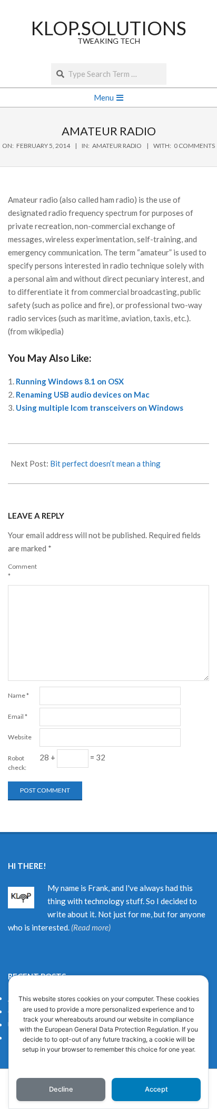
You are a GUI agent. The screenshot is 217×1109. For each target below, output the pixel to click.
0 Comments (194, 146)
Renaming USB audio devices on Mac (83, 394)
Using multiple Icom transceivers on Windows (99, 407)
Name (18, 695)
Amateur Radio (117, 146)
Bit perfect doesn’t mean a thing (105, 463)
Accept (156, 1089)
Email (17, 716)
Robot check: (17, 762)
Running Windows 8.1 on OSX (70, 381)
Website (20, 737)
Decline (61, 1089)
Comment (22, 571)
